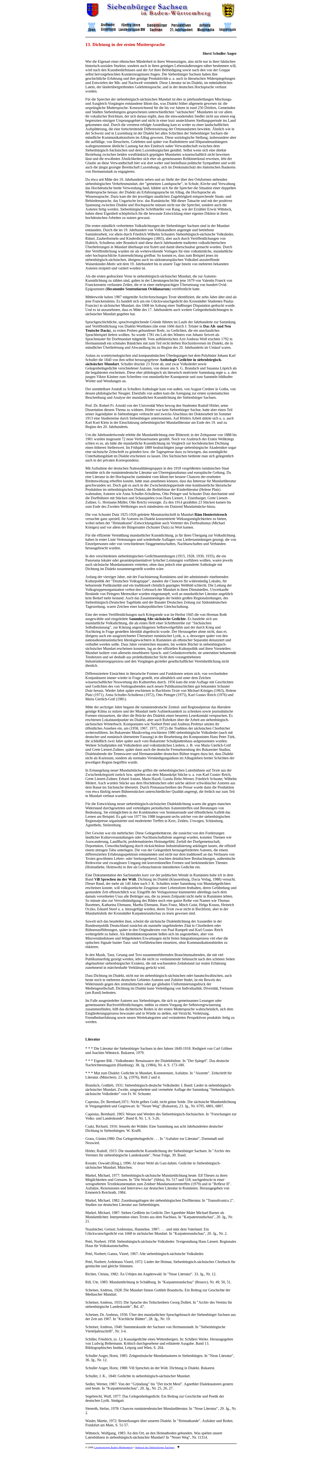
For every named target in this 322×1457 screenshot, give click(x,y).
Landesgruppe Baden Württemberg (113, 1447)
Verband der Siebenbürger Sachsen (154, 1447)
